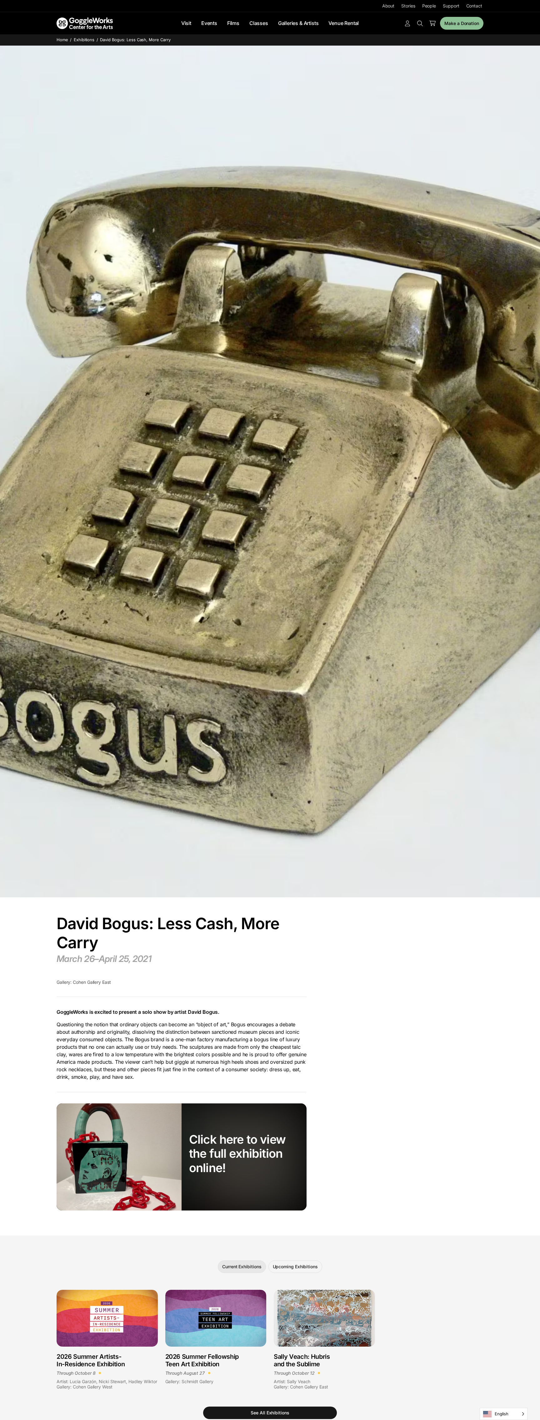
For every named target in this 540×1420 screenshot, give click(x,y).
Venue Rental (343, 23)
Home (62, 39)
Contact (474, 5)
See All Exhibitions (270, 1412)
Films (233, 23)
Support (451, 5)
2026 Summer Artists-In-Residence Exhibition (91, 1360)
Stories (408, 5)
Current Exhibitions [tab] (241, 1266)
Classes (258, 23)
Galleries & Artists (298, 23)
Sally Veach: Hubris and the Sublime (302, 1360)
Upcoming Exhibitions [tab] (295, 1266)
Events (209, 23)
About (388, 5)
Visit (186, 23)
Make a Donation (461, 23)
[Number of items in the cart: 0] (433, 23)
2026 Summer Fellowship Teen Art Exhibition (202, 1360)
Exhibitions (84, 39)
